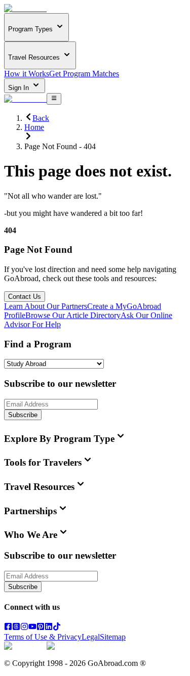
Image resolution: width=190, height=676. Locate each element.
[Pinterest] (40, 627)
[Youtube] (32, 627)
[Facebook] (8, 627)
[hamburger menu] (54, 98)
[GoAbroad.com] (25, 8)
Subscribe (22, 415)
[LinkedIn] (49, 627)
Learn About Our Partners (45, 306)
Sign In (19, 88)
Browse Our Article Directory (73, 315)
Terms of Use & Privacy (43, 637)
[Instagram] (24, 627)
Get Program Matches (84, 73)
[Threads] (16, 627)
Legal (91, 637)
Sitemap (113, 637)
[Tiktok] (57, 627)
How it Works (26, 73)
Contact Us (24, 296)
